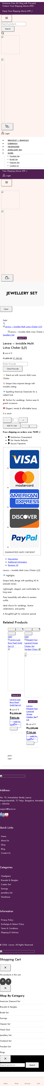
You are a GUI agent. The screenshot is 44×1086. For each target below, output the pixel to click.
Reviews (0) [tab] (13, 565)
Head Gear (5, 1029)
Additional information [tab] (17, 562)
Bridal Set (14, 159)
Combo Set (6, 884)
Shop (3, 844)
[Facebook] (1, 815)
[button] (4, 323)
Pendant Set (15, 156)
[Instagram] (3, 815)
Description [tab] (13, 559)
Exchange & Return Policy (12, 924)
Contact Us (14, 165)
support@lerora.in (8, 809)
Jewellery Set (22, 293)
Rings (2, 1052)
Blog (3, 849)
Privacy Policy (7, 920)
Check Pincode (13, 368)
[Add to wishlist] (25, 426)
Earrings (4, 888)
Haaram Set (14, 162)
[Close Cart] (5, 967)
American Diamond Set (10, 1001)
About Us (5, 840)
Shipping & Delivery (10, 932)
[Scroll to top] (3, 981)
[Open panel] (6, 18)
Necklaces (5, 897)
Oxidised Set (5, 1040)
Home (3, 836)
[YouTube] (6, 815)
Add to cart (12, 425)
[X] (3, 120)
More (10, 153)
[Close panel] (5, 988)
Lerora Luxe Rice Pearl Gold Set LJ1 (15, 702)
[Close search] (5, 1058)
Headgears (6, 876)
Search (8, 28)
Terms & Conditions (9, 928)
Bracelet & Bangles (9, 880)
